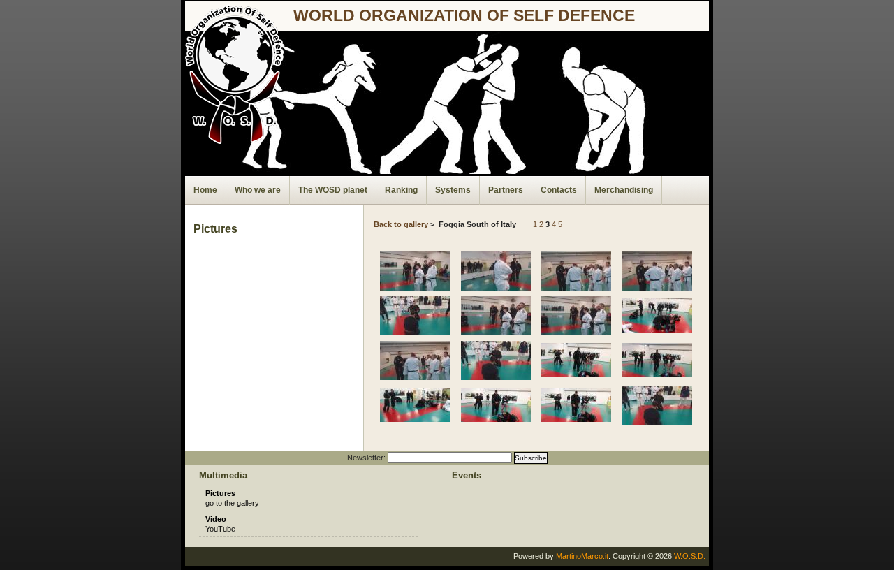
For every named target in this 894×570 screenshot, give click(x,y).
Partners (505, 190)
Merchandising (623, 190)
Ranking (401, 190)
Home (205, 190)
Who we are (258, 190)
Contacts (559, 190)
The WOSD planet (332, 190)
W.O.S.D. (689, 556)
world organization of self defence (464, 15)
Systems (453, 190)
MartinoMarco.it (582, 556)
